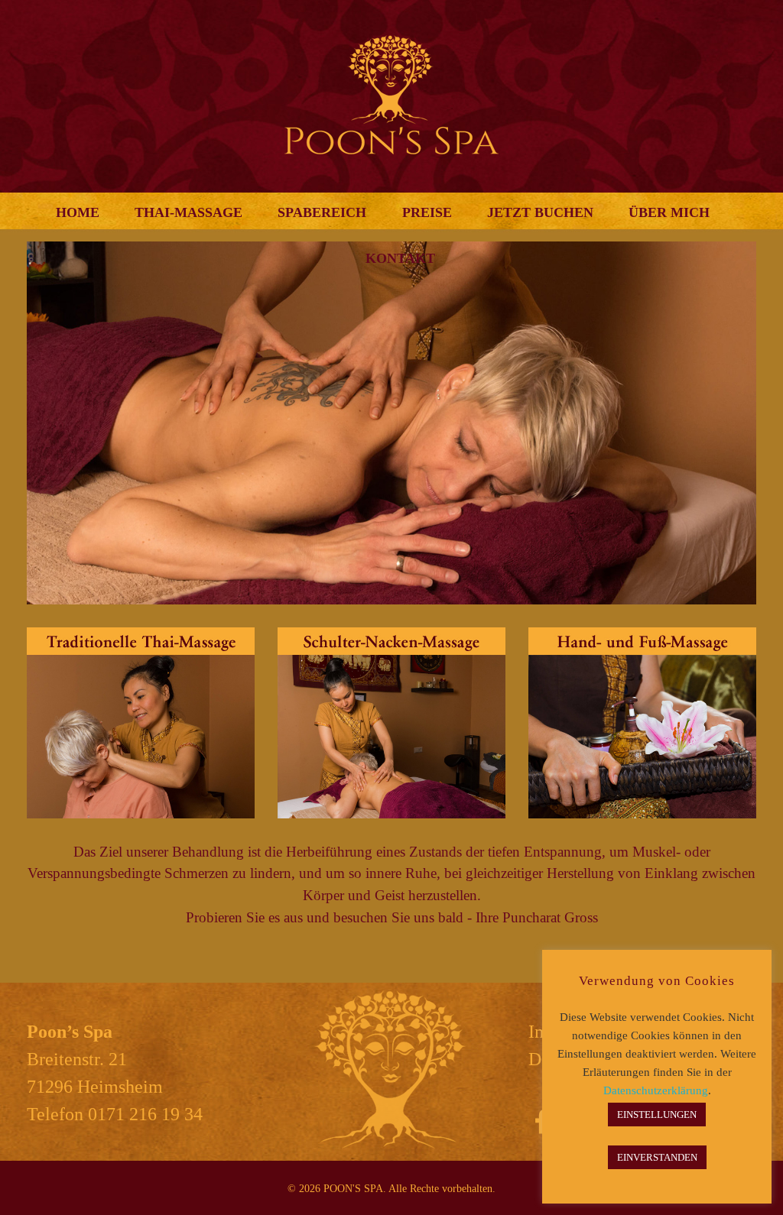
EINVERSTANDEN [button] (657, 1157)
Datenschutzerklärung (655, 1090)
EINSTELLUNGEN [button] (657, 1114)
